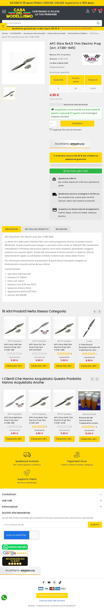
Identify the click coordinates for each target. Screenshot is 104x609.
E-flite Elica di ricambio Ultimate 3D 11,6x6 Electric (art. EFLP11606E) (89, 348)
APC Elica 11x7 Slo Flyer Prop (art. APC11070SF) (37, 347)
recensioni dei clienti (15, 560)
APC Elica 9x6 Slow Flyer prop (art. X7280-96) (13, 420)
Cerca (98, 23)
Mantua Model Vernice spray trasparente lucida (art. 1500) (88, 421)
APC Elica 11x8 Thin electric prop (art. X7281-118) (13, 347)
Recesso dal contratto (52, 595)
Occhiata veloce (22, 321)
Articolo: (54, 59)
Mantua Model (89, 414)
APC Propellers (64, 54)
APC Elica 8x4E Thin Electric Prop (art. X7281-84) (38, 420)
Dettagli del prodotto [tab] (37, 229)
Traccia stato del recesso (52, 600)
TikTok (60, 582)
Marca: (53, 54)
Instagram (55, 582)
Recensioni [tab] (61, 229)
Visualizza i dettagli (15, 366)
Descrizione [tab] (11, 229)
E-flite (89, 341)
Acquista (77, 123)
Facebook (44, 582)
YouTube (49, 582)
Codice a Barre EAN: (59, 63)
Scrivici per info (77, 171)
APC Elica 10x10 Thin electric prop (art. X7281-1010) (63, 420)
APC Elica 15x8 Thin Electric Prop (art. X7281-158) (63, 347)
